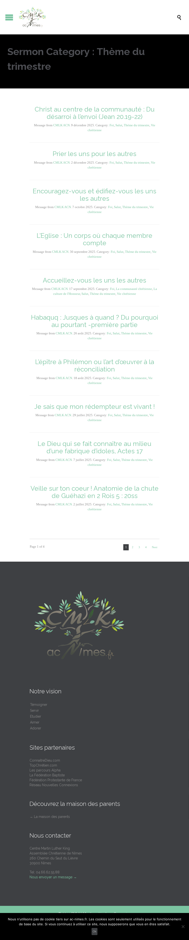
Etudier (35, 716)
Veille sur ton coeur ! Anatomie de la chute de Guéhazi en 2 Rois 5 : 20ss (94, 492)
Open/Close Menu (9, 17)
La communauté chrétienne (134, 289)
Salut (118, 125)
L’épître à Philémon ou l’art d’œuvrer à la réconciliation (94, 365)
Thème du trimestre (136, 125)
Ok (94, 931)
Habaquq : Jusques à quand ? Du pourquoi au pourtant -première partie (94, 321)
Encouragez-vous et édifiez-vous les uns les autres (94, 194)
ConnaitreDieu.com (45, 760)
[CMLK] (97, 17)
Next (154, 547)
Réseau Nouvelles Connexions (54, 785)
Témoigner (38, 705)
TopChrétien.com (43, 765)
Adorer (35, 728)
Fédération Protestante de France (56, 780)
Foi (112, 125)
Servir (34, 710)
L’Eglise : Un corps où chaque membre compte (94, 239)
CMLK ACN (61, 125)
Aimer (34, 722)
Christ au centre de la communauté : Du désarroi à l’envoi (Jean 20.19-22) (95, 113)
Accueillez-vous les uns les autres (94, 280)
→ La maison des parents (50, 817)
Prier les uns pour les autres (94, 153)
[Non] (182, 926)
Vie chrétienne (126, 294)
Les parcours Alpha (45, 770)
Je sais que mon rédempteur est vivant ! (94, 406)
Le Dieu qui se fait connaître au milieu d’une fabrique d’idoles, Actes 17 (94, 447)
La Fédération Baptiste (47, 775)
